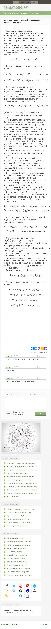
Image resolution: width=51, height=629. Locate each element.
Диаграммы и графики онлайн (17, 565)
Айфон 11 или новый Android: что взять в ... (21, 463)
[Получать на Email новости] (14, 591)
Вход (34, 2)
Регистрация (25, 2)
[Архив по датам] (27, 596)
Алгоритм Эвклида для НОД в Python (19, 522)
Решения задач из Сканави (16, 558)
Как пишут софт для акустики (17, 473)
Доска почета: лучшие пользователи (19, 575)
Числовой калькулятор (14, 552)
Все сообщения (12, 496)
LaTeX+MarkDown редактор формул (19, 545)
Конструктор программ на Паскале (18, 568)
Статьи (15, 13)
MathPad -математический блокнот (19, 542)
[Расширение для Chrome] (27, 591)
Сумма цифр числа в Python (16, 516)
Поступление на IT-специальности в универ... (22, 470)
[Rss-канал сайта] (7, 591)
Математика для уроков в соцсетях (19, 480)
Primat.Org (15, 7)
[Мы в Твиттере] (14, 586)
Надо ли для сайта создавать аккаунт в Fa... (22, 483)
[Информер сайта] (21, 596)
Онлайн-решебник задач (15, 538)
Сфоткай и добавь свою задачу (17, 555)
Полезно (43, 13)
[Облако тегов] (7, 596)
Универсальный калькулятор (16, 548)
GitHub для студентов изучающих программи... (22, 486)
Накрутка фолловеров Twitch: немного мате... (22, 466)
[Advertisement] (25, 327)
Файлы (35, 13)
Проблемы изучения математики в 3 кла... (21, 509)
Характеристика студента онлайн (18, 562)
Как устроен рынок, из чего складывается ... (21, 476)
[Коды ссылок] (14, 596)
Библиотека (25, 13)
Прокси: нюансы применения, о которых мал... (22, 493)
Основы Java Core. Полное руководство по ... (22, 490)
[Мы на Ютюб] (21, 586)
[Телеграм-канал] (34, 586)
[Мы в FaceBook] (7, 586)
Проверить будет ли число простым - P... (20, 512)
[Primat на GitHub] (21, 591)
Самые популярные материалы (18, 572)
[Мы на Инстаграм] (27, 586)
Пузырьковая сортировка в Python (18, 519)
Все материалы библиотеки (16, 526)
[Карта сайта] (34, 591)
